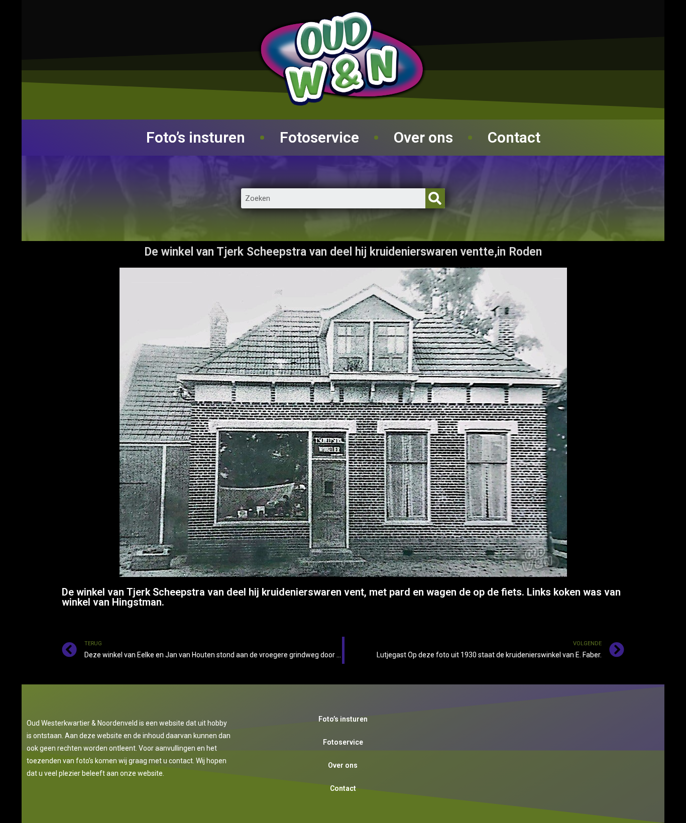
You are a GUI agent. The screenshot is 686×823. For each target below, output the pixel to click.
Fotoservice (319, 137)
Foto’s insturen (195, 137)
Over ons (423, 137)
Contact (514, 137)
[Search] (435, 198)
